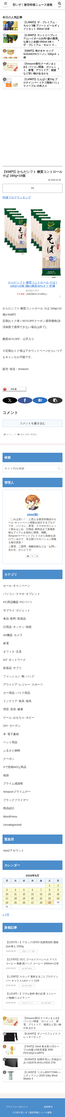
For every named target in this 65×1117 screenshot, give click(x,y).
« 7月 (6, 914)
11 (15, 894)
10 (7, 894)
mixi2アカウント (13, 850)
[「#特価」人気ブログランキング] (14, 388)
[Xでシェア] (10, 400)
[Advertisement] (32, 127)
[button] (55, 400)
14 (41, 894)
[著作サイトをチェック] (28, 556)
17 (7, 898)
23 (58, 898)
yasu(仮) (32, 514)
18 (15, 898)
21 (41, 898)
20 (32, 898)
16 (58, 894)
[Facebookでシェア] (25, 400)
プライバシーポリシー (17, 1107)
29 (49, 902)
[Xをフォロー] (32, 556)
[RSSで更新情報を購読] (37, 556)
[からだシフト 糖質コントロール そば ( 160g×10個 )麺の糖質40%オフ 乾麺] (32, 242)
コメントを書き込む (32, 423)
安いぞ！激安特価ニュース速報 (32, 4)
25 (15, 902)
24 (7, 902)
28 (41, 902)
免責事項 (48, 1107)
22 (49, 898)
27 (32, 902)
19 (24, 898)
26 (24, 902)
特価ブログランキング (17, 197)
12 (24, 894)
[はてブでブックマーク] (40, 400)
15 (49, 894)
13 (32, 894)
